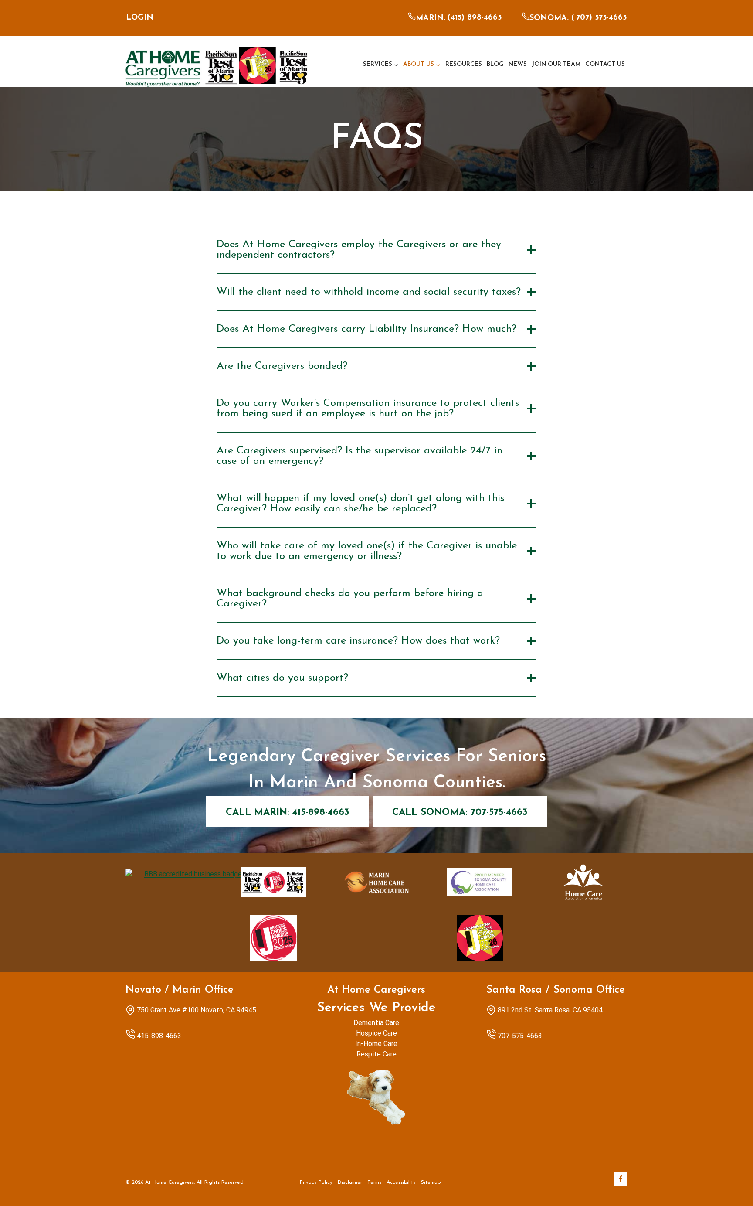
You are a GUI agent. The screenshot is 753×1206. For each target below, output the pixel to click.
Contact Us (605, 64)
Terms (374, 1182)
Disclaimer (350, 1182)
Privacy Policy (316, 1182)
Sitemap (431, 1182)
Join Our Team (556, 64)
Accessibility (401, 1182)
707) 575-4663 (601, 18)
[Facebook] (621, 1179)
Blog (495, 64)
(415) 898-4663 (475, 18)
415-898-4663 (159, 1036)
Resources (463, 64)
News (518, 64)
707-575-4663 (520, 1036)
